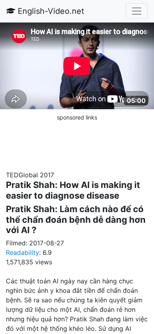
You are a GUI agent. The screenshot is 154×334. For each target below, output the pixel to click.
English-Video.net (49, 11)
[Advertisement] (77, 141)
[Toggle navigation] (137, 11)
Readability (22, 252)
